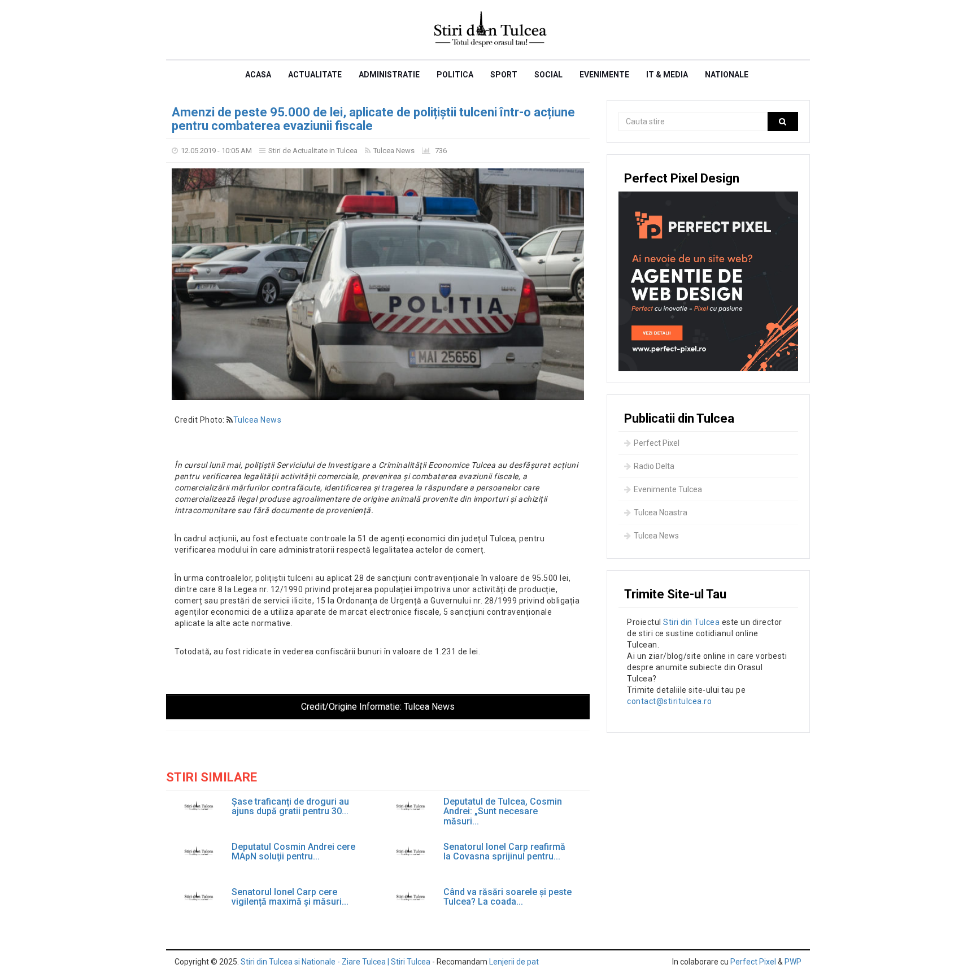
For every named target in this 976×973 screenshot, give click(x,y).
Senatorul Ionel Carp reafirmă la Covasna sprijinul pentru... (504, 852)
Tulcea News (394, 150)
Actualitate (315, 74)
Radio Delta (654, 466)
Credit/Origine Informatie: (378, 706)
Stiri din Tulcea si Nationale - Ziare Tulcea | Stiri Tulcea (335, 961)
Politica (455, 74)
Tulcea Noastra (660, 512)
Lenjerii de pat (514, 961)
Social (548, 74)
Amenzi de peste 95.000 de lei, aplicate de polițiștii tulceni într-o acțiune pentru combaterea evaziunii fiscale (373, 119)
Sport (503, 74)
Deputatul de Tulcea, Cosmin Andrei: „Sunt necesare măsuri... (502, 812)
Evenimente (604, 74)
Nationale (726, 74)
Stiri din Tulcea (691, 622)
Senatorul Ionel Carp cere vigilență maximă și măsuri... (290, 897)
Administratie (389, 74)
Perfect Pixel (656, 443)
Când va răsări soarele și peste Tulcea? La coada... (507, 897)
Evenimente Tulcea (668, 489)
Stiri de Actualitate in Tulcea (313, 150)
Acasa (258, 74)
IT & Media (667, 74)
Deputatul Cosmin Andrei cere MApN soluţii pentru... (293, 852)
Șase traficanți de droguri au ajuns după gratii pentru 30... (290, 806)
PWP (793, 961)
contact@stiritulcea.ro (669, 701)
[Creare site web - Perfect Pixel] (708, 281)
